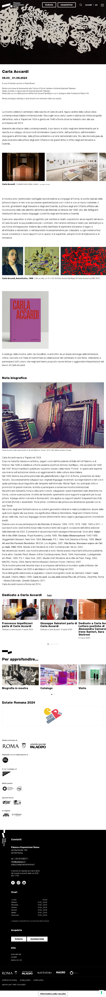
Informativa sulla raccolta (53, 994)
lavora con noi (16, 960)
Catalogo (46, 688)
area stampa (16, 954)
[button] (80, 5)
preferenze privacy (9, 980)
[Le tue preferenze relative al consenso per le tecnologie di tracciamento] (101, 992)
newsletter (67, 5)
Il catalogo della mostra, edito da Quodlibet (24, 354)
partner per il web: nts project (14, 985)
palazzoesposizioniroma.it (23, 865)
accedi (88, 5)
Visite (82, 688)
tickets (49, 5)
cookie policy (38, 980)
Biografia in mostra (15, 688)
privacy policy (25, 980)
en (96, 5)
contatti (14, 957)
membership (37, 939)
